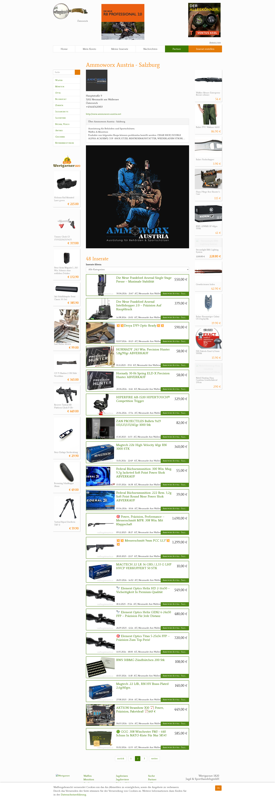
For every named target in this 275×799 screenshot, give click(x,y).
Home (64, 48)
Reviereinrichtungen (64, 142)
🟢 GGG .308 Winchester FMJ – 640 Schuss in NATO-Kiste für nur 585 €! (141, 733)
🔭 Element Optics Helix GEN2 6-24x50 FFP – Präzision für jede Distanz (143, 614)
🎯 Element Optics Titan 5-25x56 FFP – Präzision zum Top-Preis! (143, 638)
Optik (58, 92)
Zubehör (59, 105)
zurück (120, 758)
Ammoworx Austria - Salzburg (176, 293)
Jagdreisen (122, 775)
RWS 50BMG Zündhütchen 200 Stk (140, 660)
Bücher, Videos (62, 124)
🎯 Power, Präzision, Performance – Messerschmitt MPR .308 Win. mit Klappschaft (140, 520)
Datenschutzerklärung (73, 794)
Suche (151, 775)
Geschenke (60, 136)
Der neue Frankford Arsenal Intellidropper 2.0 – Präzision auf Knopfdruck (138, 305)
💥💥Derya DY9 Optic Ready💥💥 (140, 325)
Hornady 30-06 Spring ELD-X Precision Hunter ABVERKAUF (143, 375)
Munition (59, 86)
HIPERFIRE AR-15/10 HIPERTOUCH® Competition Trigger (143, 399)
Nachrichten (150, 48)
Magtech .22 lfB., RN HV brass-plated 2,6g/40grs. (142, 685)
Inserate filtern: (94, 264)
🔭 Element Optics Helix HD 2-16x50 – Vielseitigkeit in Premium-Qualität (143, 590)
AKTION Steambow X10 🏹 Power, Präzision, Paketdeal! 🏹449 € (140, 709)
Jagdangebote (61, 111)
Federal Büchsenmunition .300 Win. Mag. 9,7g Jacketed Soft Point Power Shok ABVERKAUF (144, 472)
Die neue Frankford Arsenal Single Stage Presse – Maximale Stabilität (144, 279)
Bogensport (61, 99)
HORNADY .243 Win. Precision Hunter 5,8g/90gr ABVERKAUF (143, 351)
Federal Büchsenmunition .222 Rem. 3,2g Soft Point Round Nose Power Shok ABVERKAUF (143, 496)
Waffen (58, 80)
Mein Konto (89, 48)
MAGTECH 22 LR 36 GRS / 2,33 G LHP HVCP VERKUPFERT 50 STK (143, 566)
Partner (177, 48)
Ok (218, 788)
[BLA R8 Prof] (122, 21)
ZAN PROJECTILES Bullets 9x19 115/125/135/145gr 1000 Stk (138, 423)
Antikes (59, 130)
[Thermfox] (204, 19)
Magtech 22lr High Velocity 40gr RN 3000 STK (141, 447)
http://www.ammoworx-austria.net (103, 114)
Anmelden (215, 42)
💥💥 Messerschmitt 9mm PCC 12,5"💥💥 (143, 542)
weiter (154, 758)
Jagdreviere (60, 117)
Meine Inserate (119, 48)
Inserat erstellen (205, 48)
